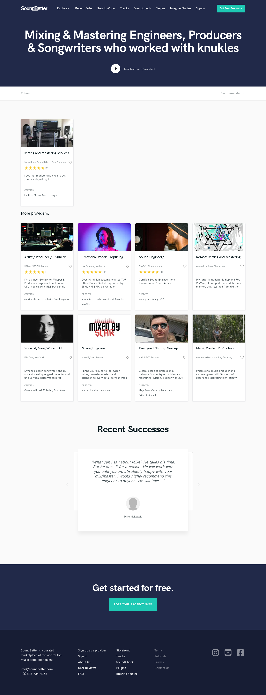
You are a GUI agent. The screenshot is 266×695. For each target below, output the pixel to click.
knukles (28, 195)
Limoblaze (105, 390)
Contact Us (161, 668)
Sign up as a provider (92, 650)
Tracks (124, 8)
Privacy (159, 662)
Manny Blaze (40, 195)
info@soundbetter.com (37, 669)
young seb (53, 195)
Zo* (162, 299)
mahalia (48, 299)
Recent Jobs (83, 8)
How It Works (106, 8)
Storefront (123, 650)
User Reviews (87, 668)
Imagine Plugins (180, 8)
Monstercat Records (112, 299)
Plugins (160, 8)
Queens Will (30, 390)
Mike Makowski (133, 516)
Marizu (85, 390)
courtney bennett (33, 299)
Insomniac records (91, 299)
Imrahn (94, 390)
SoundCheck (142, 8)
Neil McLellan (45, 390)
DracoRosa (59, 390)
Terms (158, 650)
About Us (84, 662)
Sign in (200, 8)
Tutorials (160, 656)
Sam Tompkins (61, 299)
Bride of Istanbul (147, 395)
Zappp (155, 299)
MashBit (86, 304)
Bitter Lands (167, 390)
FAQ (81, 674)
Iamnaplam (144, 299)
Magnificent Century (149, 390)
